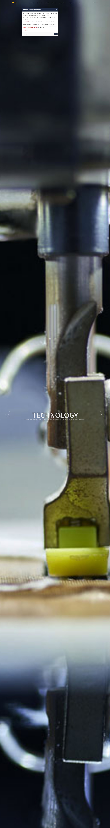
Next (101, 414)
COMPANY (32, 3)
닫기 (55, 34)
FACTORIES (53, 3)
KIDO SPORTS (96, 2)
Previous (8, 414)
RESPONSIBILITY (62, 3)
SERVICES (46, 3)
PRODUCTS (39, 3)
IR (79, 3)
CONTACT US (72, 3)
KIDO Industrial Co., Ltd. (14, 3)
